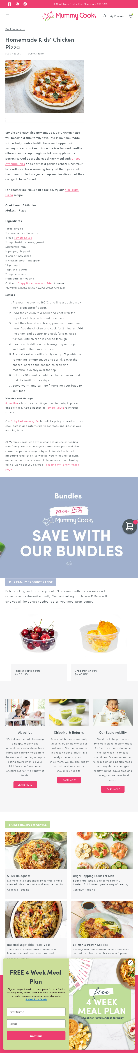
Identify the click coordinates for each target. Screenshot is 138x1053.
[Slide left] (121, 606)
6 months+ (11, 403)
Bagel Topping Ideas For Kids (93, 876)
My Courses (116, 16)
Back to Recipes (15, 29)
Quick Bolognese (19, 876)
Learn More (25, 784)
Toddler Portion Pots (27, 670)
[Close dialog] (130, 963)
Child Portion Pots (86, 670)
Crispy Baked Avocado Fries (35, 283)
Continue (36, 1035)
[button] (7, 16)
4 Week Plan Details (36, 999)
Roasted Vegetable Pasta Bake (29, 945)
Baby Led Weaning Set (25, 421)
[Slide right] (125, 606)
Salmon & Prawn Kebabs (90, 945)
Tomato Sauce (23, 237)
